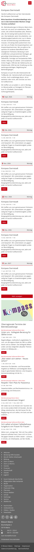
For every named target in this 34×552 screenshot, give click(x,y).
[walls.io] (15, 517)
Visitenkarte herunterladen (10, 539)
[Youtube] (11, 517)
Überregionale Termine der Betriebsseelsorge (13, 325)
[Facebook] (3, 517)
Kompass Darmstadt (10, 10)
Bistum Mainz (7, 522)
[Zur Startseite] (12, 3)
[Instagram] (7, 517)
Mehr (4, 122)
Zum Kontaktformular (8, 536)
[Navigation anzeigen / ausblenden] (30, 3)
